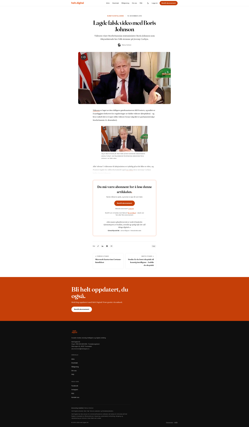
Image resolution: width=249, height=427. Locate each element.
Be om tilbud (132, 213)
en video (129, 169)
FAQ (141, 3)
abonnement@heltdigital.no (80, 349)
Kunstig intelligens (115, 16)
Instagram (74, 389)
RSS (72, 393)
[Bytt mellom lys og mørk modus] (148, 3)
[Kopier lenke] (98, 246)
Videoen (96, 110)
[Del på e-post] (111, 246)
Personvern (169, 422)
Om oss (134, 3)
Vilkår (176, 422)
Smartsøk (115, 3)
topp (153, 246)
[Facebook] (107, 246)
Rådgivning (125, 3)
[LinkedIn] (102, 246)
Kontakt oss (75, 397)
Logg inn (155, 3)
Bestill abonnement (169, 3)
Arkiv (108, 3)
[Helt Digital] (77, 3)
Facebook (74, 386)
